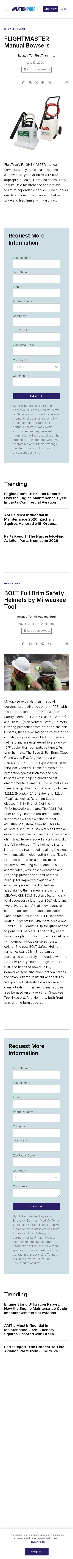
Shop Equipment (14, 29)
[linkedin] (30, 83)
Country (19, 360)
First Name (21, 257)
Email (18, 287)
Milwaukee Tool (44, 616)
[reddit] (43, 83)
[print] (67, 83)
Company (19, 316)
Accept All (36, 1551)
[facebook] (24, 83)
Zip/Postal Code (24, 345)
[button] (7, 9)
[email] (49, 83)
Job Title (20, 330)
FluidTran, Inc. (44, 55)
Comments (20, 376)
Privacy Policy (37, 1542)
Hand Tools (12, 583)
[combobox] (36, 366)
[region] (36, 1544)
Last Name (21, 272)
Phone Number (23, 301)
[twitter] (36, 83)
